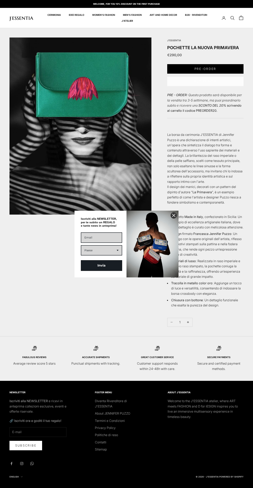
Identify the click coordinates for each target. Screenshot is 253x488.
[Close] (173, 215)
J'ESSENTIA (174, 40)
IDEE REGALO (76, 14)
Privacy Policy (105, 428)
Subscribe (25, 445)
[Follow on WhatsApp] (32, 463)
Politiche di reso (106, 435)
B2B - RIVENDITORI (196, 14)
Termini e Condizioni (110, 421)
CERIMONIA (54, 14)
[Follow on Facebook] (11, 463)
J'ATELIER (127, 20)
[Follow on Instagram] (22, 463)
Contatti (100, 442)
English (14, 476)
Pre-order (205, 69)
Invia (101, 265)
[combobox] (101, 250)
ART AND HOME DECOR (163, 14)
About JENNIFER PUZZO (112, 413)
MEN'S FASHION (132, 14)
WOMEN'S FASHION (103, 14)
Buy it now (205, 81)
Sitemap (101, 449)
